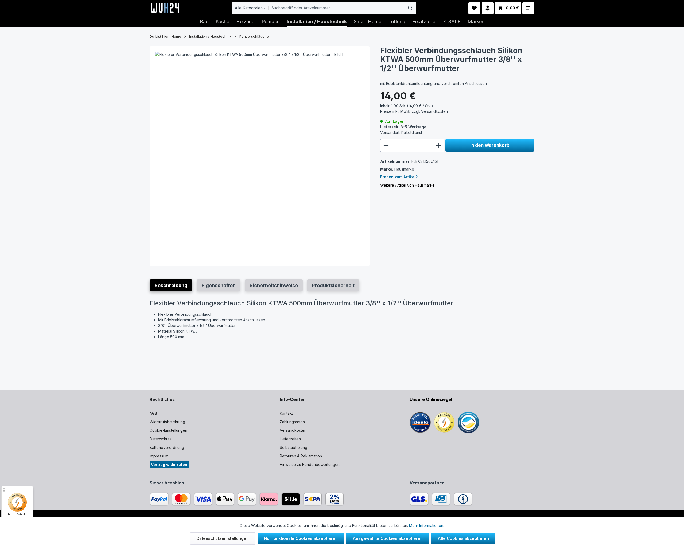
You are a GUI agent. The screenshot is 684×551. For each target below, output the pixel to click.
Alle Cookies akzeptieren (463, 538)
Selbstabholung (293, 447)
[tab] (171, 285)
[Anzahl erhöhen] (438, 145)
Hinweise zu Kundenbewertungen (310, 464)
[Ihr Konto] (487, 8)
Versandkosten (293, 430)
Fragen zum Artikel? (399, 177)
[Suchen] (410, 8)
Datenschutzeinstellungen (222, 538)
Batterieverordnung (167, 447)
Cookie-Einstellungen (168, 430)
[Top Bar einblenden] (528, 8)
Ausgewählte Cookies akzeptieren (388, 538)
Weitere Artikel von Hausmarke (407, 185)
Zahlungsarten (292, 421)
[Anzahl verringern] (386, 145)
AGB (153, 413)
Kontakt (286, 413)
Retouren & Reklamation (301, 456)
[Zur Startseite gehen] (165, 8)
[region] (259, 156)
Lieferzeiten (290, 439)
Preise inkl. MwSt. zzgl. (414, 111)
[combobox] (336, 8)
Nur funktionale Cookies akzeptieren (301, 538)
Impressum (159, 456)
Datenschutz (161, 439)
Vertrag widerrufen (169, 464)
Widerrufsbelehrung (167, 421)
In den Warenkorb (490, 145)
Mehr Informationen (426, 525)
